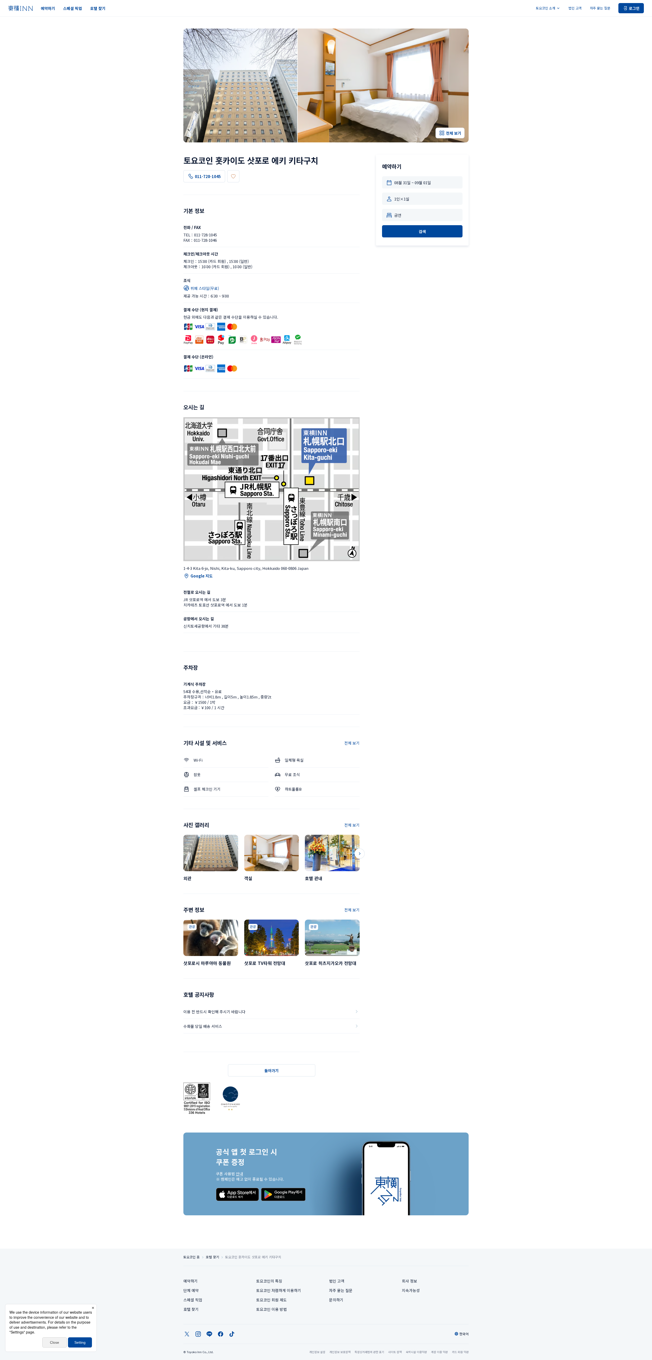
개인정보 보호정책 (339, 1352)
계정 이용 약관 (439, 1352)
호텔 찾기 (97, 8)
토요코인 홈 (191, 1257)
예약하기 (48, 8)
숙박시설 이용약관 (416, 1352)
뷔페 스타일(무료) (205, 288)
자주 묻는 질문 (600, 8)
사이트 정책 (395, 1352)
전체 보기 (352, 743)
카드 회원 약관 (460, 1352)
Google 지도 (202, 575)
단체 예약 (191, 1290)
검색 (422, 231)
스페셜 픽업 (72, 8)
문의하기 (336, 1299)
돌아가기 (271, 1070)
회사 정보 (409, 1281)
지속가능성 (411, 1290)
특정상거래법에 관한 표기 (369, 1352)
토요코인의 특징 (269, 1281)
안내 (239, 1173)
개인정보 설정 (317, 1352)
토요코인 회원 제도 (271, 1299)
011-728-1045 (208, 176)
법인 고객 (575, 8)
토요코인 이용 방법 (271, 1309)
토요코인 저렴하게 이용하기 (278, 1290)
